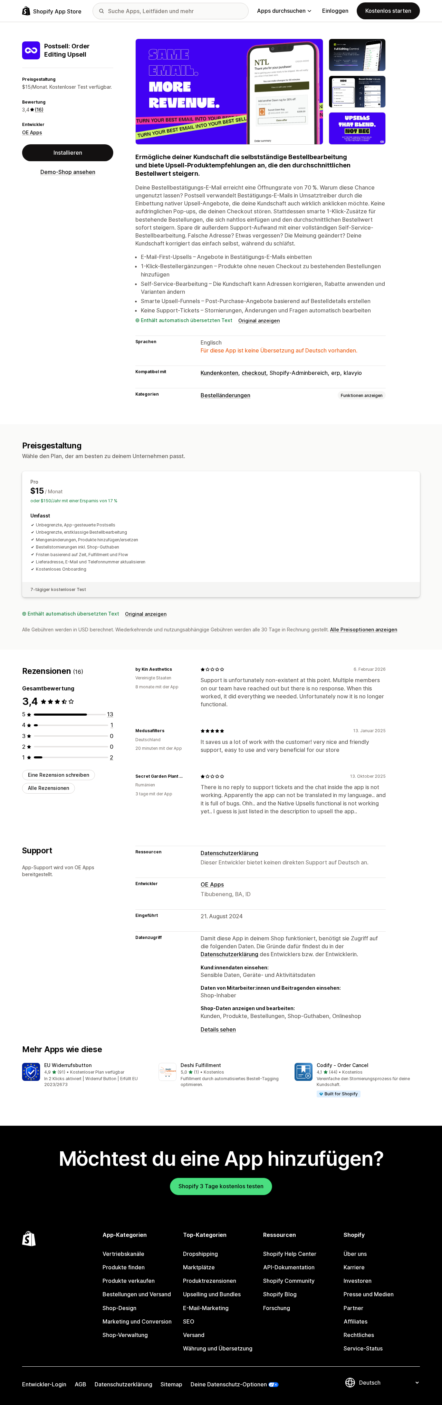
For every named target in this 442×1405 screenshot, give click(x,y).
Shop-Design (119, 1308)
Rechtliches (359, 1334)
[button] (84, 1075)
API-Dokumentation (289, 1267)
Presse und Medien (369, 1294)
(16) (39, 110)
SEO (188, 1321)
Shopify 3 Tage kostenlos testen (221, 1186)
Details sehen (218, 1029)
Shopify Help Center (289, 1253)
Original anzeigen (259, 320)
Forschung (276, 1308)
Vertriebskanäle (123, 1253)
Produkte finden (124, 1267)
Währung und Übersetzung (217, 1348)
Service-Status (363, 1348)
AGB (80, 1384)
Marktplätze (199, 1267)
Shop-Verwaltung (125, 1334)
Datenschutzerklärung (229, 853)
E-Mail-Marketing (206, 1308)
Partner (353, 1308)
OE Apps (32, 132)
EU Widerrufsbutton (68, 1065)
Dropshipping (200, 1253)
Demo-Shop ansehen (67, 171)
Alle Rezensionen (48, 788)
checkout (254, 372)
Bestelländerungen (225, 395)
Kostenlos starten (388, 10)
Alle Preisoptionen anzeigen (363, 629)
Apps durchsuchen (281, 10)
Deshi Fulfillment (201, 1065)
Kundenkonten (219, 372)
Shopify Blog (280, 1294)
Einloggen (335, 10)
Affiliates (355, 1321)
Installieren (68, 152)
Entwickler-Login (44, 1384)
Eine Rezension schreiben (58, 775)
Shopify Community (289, 1280)
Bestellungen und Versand (137, 1294)
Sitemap (171, 1384)
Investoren (358, 1280)
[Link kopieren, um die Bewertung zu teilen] (176, 669)
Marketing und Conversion (137, 1321)
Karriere (354, 1267)
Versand (193, 1334)
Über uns (355, 1253)
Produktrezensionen (209, 1280)
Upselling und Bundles (212, 1294)
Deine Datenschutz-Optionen (229, 1384)
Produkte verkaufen (129, 1280)
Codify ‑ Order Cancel (342, 1065)
